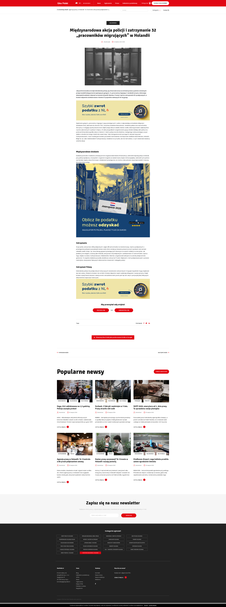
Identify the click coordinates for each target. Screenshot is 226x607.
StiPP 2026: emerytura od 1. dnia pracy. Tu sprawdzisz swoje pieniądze (150, 407)
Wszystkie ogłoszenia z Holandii (90, 553)
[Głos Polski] (62, 3)
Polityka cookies (81, 586)
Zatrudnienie (62, 453)
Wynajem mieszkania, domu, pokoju (90, 536)
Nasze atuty (98, 575)
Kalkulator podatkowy (130, 3)
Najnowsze (113, 23)
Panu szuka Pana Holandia (67, 546)
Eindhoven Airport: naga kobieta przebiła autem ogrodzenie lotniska (150, 460)
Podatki (147, 401)
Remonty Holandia (113, 546)
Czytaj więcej (152, 605)
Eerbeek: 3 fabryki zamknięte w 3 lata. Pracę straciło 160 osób (111, 407)
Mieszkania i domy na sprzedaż (113, 536)
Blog (77, 573)
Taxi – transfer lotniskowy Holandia (114, 549)
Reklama (97, 579)
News (99, 3)
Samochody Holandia (114, 539)
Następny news (162, 352)
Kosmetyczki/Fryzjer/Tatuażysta (137, 542)
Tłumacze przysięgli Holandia (67, 549)
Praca (117, 3)
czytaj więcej (61, 427)
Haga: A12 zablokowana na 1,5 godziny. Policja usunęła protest (73, 407)
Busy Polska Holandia (137, 536)
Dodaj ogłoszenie (160, 3)
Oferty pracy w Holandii (67, 536)
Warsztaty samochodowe (113, 542)
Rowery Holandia (137, 539)
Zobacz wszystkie (161, 371)
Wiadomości (62, 401)
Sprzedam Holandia (137, 546)
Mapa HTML (79, 584)
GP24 (77, 577)
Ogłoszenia (108, 3)
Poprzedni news (63, 352)
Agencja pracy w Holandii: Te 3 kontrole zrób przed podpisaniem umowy (73, 460)
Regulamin (79, 588)
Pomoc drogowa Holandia (137, 549)
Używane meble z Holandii (90, 542)
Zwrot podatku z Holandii (67, 553)
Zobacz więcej (119, 577)
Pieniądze (137, 401)
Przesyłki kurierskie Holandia (90, 549)
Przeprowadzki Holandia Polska (67, 539)
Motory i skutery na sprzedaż (90, 539)
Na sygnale (84, 401)
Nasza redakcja (99, 577)
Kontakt (97, 573)
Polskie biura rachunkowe (67, 542)
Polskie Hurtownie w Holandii (90, 546)
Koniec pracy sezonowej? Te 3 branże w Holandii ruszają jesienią (82, 10)
